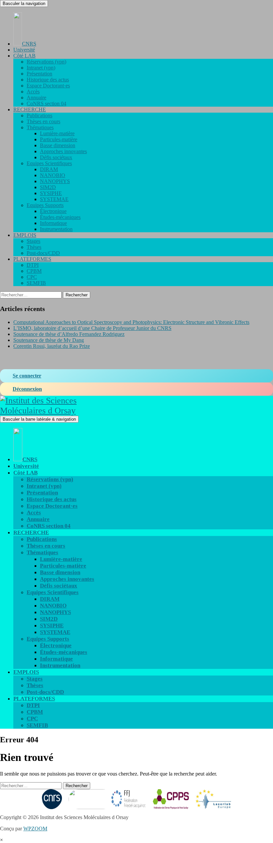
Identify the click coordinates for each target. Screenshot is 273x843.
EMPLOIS (24, 235)
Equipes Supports (45, 205)
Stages (33, 241)
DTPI (33, 265)
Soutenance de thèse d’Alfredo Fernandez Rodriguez (69, 334)
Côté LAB (24, 55)
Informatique (53, 223)
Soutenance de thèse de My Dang (48, 340)
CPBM (34, 271)
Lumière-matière (57, 133)
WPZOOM (35, 828)
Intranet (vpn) (41, 67)
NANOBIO (52, 175)
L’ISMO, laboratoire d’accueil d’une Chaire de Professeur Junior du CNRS (92, 328)
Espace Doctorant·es (48, 85)
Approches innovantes (63, 151)
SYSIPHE (51, 193)
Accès (33, 91)
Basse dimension (57, 145)
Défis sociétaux (56, 157)
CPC (32, 277)
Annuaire (36, 97)
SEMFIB (36, 283)
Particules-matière (58, 139)
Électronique (53, 211)
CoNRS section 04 (46, 103)
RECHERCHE (29, 109)
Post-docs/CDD (43, 253)
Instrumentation (56, 229)
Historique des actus (48, 79)
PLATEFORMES (32, 259)
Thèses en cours (43, 121)
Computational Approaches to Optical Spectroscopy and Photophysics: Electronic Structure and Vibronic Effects (131, 322)
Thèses (34, 247)
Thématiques (40, 127)
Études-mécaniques (60, 217)
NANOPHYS (55, 181)
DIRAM (49, 169)
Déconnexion (27, 389)
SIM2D (48, 187)
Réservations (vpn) (46, 61)
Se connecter (27, 375)
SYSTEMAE (54, 199)
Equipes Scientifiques (49, 163)
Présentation (39, 73)
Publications (39, 115)
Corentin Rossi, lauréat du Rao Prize (51, 346)
